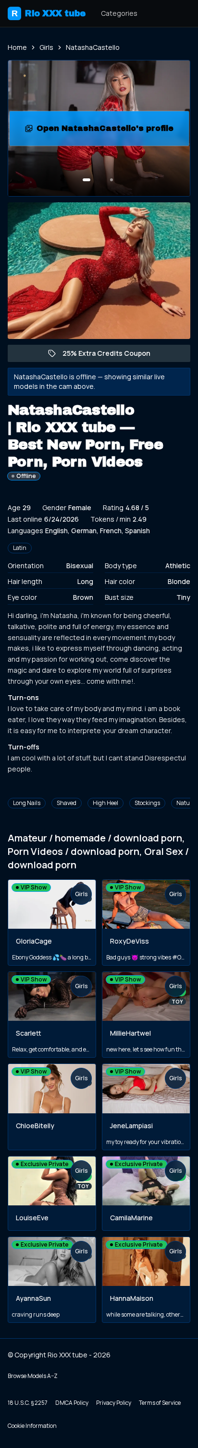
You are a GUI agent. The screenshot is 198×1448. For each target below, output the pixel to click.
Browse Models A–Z (33, 1376)
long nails (26, 803)
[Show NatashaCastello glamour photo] (111, 179)
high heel (105, 803)
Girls (46, 47)
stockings (147, 803)
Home (17, 47)
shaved (66, 803)
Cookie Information (32, 1426)
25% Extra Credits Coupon (111, 355)
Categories (119, 13)
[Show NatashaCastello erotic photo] (86, 179)
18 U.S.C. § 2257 (28, 1403)
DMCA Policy (71, 1403)
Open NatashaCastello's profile (108, 131)
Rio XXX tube (49, 13)
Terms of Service (160, 1403)
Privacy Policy (113, 1403)
